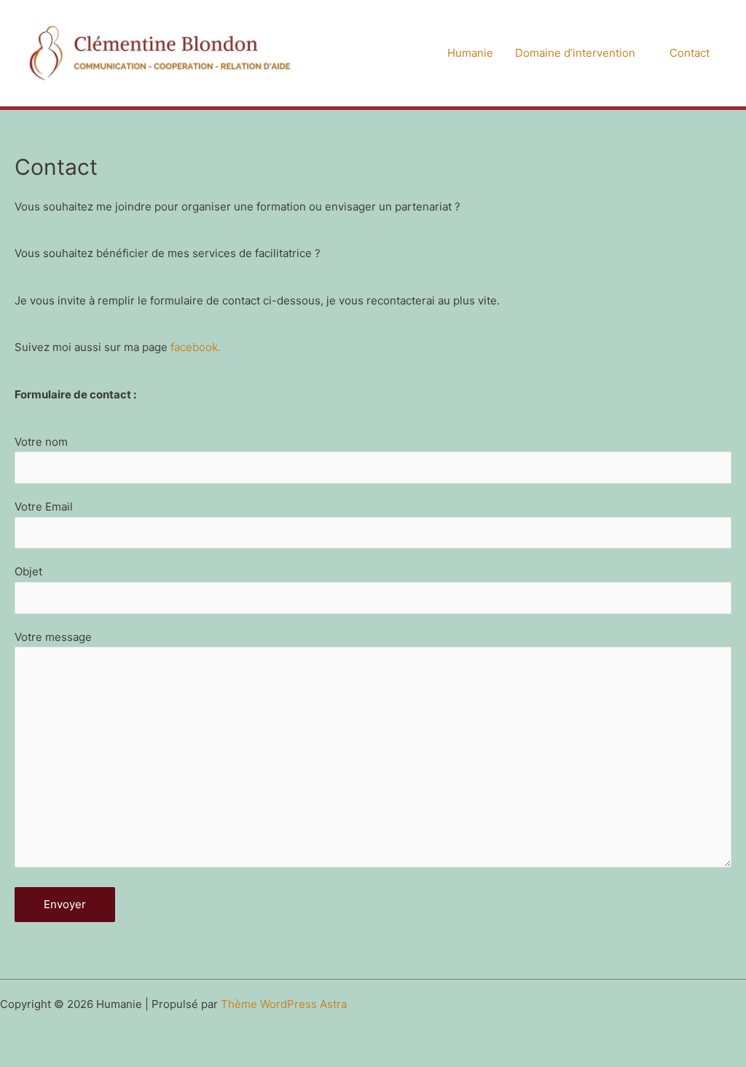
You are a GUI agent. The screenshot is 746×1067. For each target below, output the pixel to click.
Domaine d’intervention (575, 53)
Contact (690, 53)
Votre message (53, 637)
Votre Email (44, 506)
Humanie (470, 53)
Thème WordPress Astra (284, 1004)
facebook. (195, 347)
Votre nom (41, 442)
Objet (28, 571)
